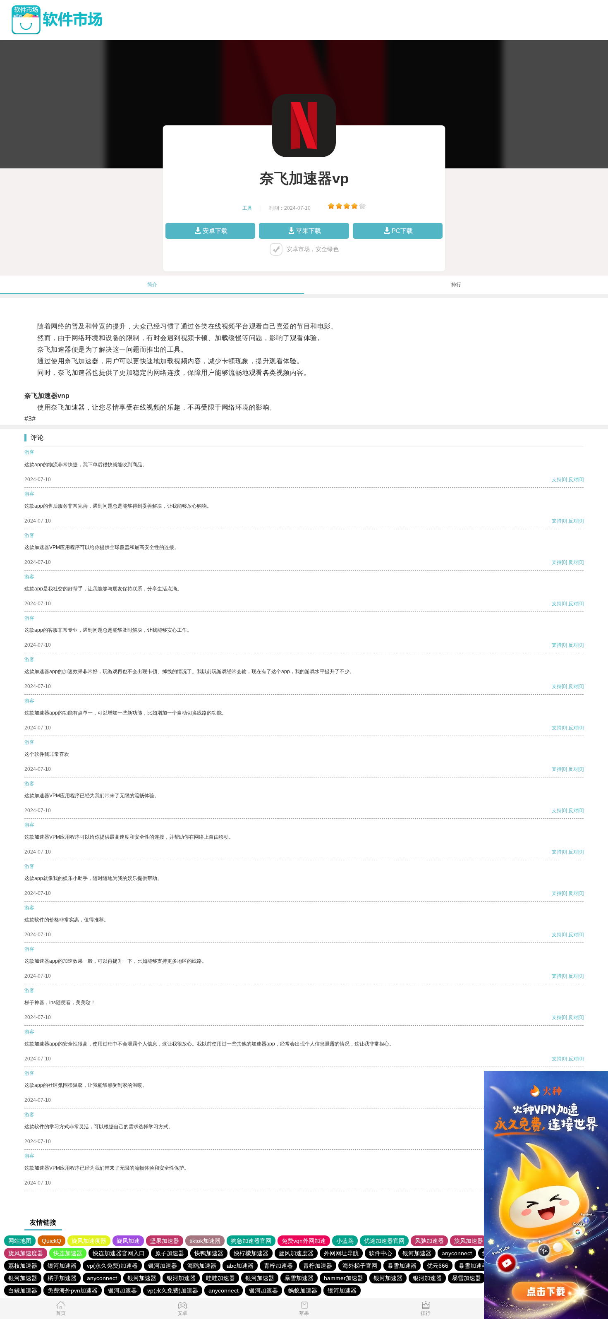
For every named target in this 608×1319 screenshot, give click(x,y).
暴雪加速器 (402, 1265)
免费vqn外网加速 (304, 1240)
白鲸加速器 (22, 1290)
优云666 (437, 1265)
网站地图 (19, 1240)
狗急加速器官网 (251, 1240)
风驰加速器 (429, 1240)
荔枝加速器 (22, 1265)
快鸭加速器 (208, 1253)
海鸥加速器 (201, 1265)
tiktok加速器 (204, 1240)
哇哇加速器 (220, 1278)
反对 (573, 479)
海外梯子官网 (359, 1265)
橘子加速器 (62, 1278)
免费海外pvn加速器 (73, 1290)
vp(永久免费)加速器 (112, 1265)
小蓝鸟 (345, 1240)
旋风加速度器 (89, 1240)
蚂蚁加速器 (302, 1290)
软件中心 (380, 1253)
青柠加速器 (278, 1265)
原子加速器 (169, 1253)
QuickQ (51, 1240)
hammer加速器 (343, 1278)
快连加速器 (67, 1253)
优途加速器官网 (384, 1240)
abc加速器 (240, 1265)
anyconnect (457, 1253)
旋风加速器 (468, 1240)
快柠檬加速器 (251, 1253)
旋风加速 (128, 1240)
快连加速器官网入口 (119, 1253)
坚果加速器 (164, 1240)
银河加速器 (416, 1253)
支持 (557, 479)
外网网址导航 (341, 1253)
